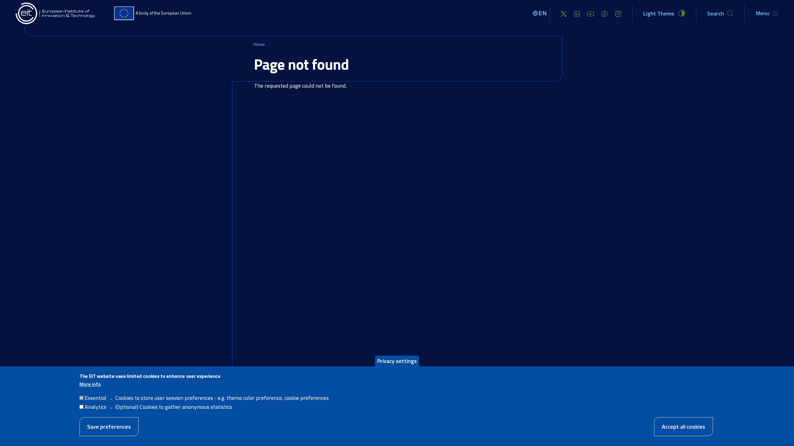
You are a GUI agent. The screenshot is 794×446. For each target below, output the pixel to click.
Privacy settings (397, 361)
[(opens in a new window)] (564, 13)
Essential (95, 397)
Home (259, 44)
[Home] (56, 13)
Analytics (95, 406)
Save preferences (109, 426)
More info (90, 383)
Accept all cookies (683, 426)
